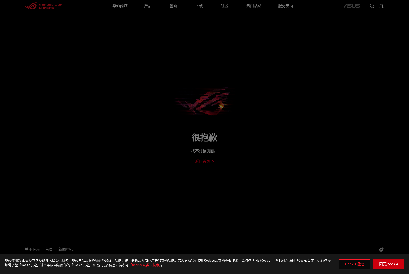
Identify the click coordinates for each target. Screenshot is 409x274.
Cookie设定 (354, 264)
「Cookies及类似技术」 (145, 265)
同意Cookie (388, 264)
